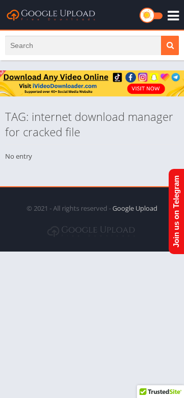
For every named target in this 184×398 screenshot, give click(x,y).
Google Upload (134, 208)
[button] (170, 45)
